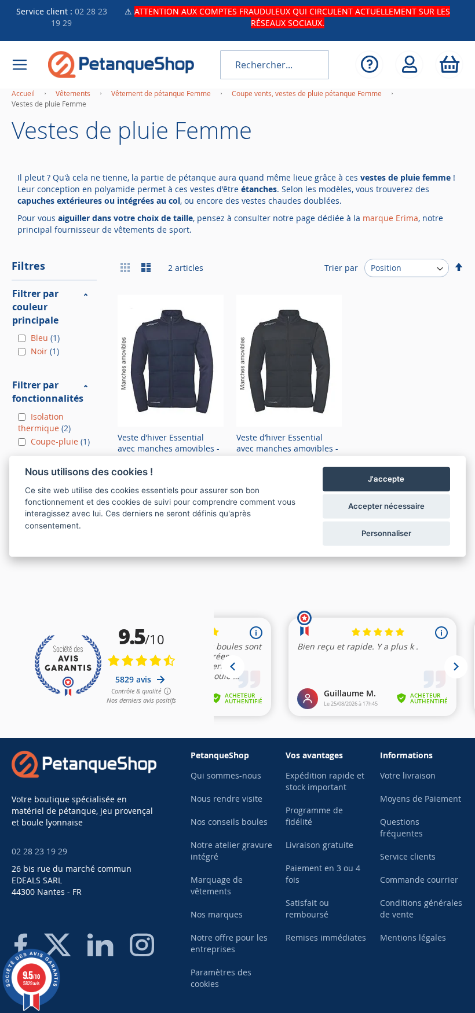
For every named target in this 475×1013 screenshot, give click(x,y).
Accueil (24, 93)
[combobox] (274, 64)
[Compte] (409, 64)
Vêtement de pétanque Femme (162, 93)
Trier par (341, 267)
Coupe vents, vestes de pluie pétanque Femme (307, 93)
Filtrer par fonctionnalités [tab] (47, 392)
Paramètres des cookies (221, 978)
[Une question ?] (369, 64)
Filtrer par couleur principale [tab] (35, 306)
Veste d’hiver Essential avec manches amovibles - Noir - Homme (287, 448)
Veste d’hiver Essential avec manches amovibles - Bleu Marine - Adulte (169, 448)
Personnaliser (386, 533)
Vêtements (74, 93)
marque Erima (390, 217)
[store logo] (121, 64)
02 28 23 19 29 (39, 851)
